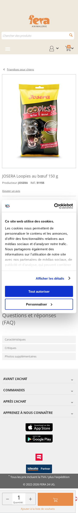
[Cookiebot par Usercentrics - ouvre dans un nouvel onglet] (55, 206)
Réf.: (33, 183)
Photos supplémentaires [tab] (20, 356)
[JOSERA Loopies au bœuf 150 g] (39, 121)
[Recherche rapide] (71, 35)
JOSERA (23, 183)
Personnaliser (36, 304)
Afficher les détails (50, 278)
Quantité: (18, 502)
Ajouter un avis (11, 191)
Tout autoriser (39, 291)
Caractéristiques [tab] (15, 339)
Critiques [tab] (10, 348)
